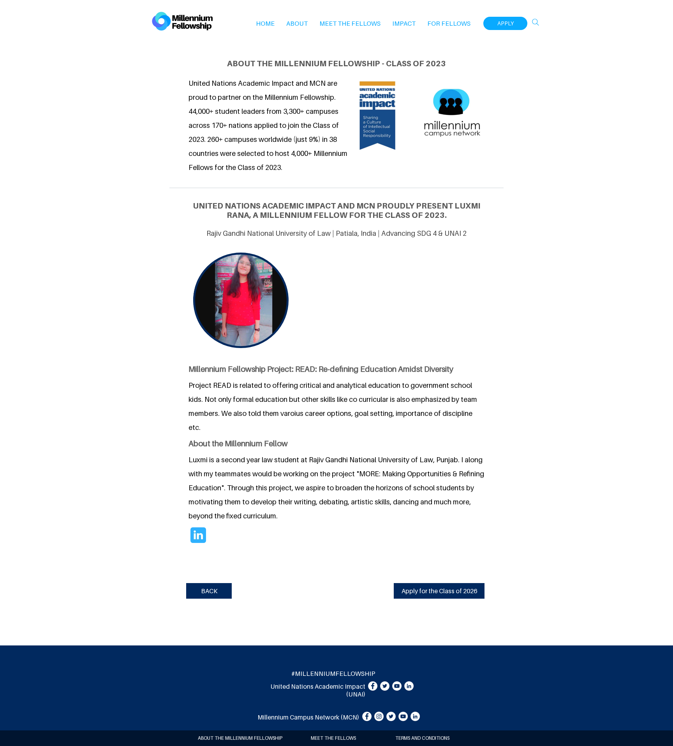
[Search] (535, 22)
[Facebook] (372, 686)
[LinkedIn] (409, 686)
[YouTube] (397, 686)
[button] (297, 23)
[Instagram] (379, 716)
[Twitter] (384, 686)
